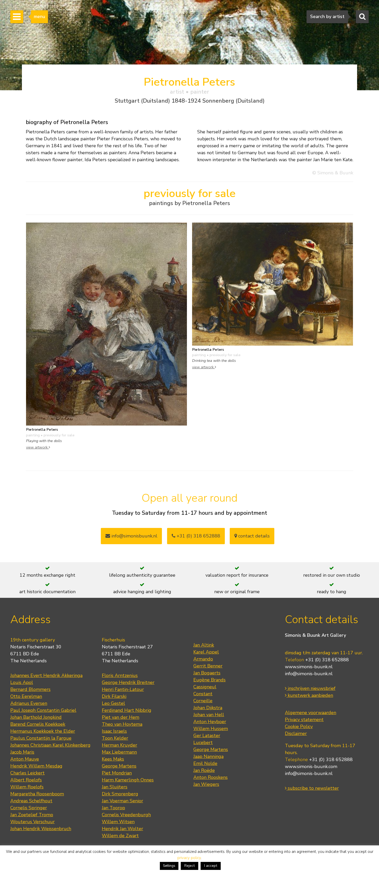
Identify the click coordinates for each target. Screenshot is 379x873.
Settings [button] (169, 865)
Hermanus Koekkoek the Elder (42, 731)
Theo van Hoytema (122, 724)
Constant (202, 694)
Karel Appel (206, 652)
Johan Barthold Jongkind (36, 717)
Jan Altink (203, 645)
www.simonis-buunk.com (311, 766)
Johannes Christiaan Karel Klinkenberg (50, 745)
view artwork (37, 447)
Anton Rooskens (210, 777)
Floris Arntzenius (120, 675)
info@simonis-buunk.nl (309, 674)
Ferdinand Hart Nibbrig (126, 710)
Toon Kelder (115, 738)
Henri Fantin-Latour (123, 689)
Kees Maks (113, 759)
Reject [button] (189, 865)
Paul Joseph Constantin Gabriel (43, 710)
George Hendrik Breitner (128, 682)
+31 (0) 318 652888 (197, 536)
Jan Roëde (204, 770)
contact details (253, 536)
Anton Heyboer (209, 722)
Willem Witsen (118, 822)
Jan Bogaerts (206, 673)
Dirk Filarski (114, 696)
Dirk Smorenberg (120, 794)
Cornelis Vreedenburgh (126, 815)
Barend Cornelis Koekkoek (37, 724)
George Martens (119, 766)
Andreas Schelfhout (31, 801)
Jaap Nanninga (208, 756)
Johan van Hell (208, 715)
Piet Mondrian (117, 773)
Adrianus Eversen (28, 703)
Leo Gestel (113, 703)
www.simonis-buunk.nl (309, 667)
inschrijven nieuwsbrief (310, 688)
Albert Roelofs (26, 780)
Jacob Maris (22, 752)
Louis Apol (21, 682)
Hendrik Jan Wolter (122, 829)
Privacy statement (304, 719)
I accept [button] (210, 865)
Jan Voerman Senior (122, 801)
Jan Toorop (113, 808)
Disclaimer (296, 733)
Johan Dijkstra (207, 708)
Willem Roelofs (27, 787)
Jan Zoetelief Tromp (31, 815)
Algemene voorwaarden (310, 712)
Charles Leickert (27, 773)
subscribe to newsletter (312, 788)
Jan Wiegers (206, 784)
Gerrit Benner (208, 666)
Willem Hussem (210, 728)
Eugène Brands (209, 680)
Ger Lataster (206, 735)
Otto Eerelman (26, 696)
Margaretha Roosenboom (37, 794)
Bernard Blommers (30, 689)
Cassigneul (204, 687)
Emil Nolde (205, 763)
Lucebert (203, 742)
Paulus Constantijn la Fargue (40, 738)
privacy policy (189, 857)
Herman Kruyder (119, 745)
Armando (203, 659)
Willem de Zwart (120, 836)
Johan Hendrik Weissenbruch (40, 829)
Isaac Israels (114, 731)
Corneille (202, 701)
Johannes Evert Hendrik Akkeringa (46, 675)
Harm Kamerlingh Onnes (128, 780)
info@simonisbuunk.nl (133, 536)
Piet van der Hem (120, 717)
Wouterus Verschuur (32, 822)
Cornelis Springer (28, 808)
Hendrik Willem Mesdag (36, 766)
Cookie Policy (299, 726)
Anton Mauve (24, 759)
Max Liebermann (119, 752)
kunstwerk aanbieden (309, 695)
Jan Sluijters (114, 787)
